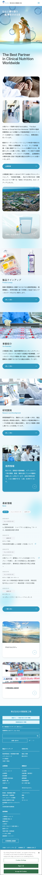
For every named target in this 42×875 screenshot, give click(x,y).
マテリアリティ (26, 793)
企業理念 (4, 773)
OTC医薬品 (5, 758)
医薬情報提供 (25, 780)
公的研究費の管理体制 (8, 806)
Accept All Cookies (21, 871)
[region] (21, 862)
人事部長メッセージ (7, 816)
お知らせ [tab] (27, 512)
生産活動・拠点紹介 (27, 773)
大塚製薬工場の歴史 (7, 778)
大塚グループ (5, 783)
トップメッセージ (7, 771)
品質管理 (24, 776)
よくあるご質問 (6, 833)
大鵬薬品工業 (30, 847)
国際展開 (24, 778)
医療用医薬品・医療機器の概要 (10, 754)
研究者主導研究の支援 (8, 800)
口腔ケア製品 (5, 761)
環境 (23, 795)
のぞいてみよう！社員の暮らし (10, 826)
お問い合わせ (14, 740)
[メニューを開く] (39, 3)
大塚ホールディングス (8, 847)
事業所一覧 (5, 780)
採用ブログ (5, 828)
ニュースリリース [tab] (16, 512)
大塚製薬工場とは (7, 819)
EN (33, 740)
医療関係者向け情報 (21, 722)
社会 (23, 797)
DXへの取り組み (26, 783)
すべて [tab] (6, 512)
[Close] (39, 853)
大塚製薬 (20, 847)
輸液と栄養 (25, 754)
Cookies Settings (21, 860)
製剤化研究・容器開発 (8, 795)
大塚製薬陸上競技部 (10, 841)
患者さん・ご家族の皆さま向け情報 (21, 718)
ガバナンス (25, 800)
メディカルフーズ (7, 756)
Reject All (21, 866)
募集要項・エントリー (8, 836)
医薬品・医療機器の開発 (8, 793)
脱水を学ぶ (25, 756)
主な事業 (24, 771)
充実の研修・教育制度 (8, 831)
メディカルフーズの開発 (8, 797)
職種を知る (5, 821)
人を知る (4, 824)
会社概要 (4, 776)
